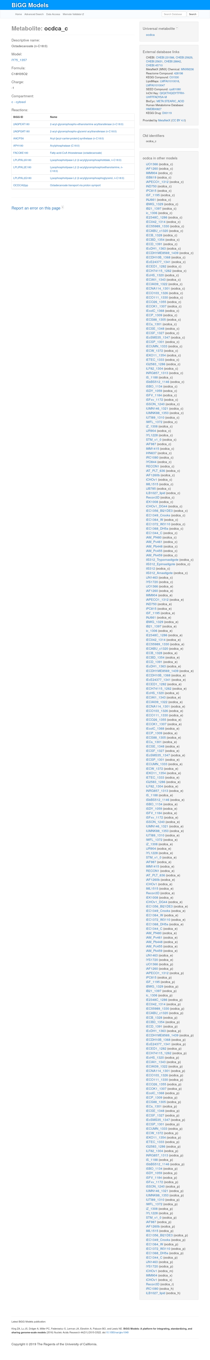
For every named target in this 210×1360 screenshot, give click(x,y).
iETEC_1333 (155, 359)
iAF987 (151, 444)
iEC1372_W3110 (158, 524)
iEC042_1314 (156, 221)
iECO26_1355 (156, 301)
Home (18, 14)
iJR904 (151, 430)
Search (192, 14)
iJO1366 (152, 164)
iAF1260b (153, 475)
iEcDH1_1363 (156, 248)
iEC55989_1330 (158, 226)
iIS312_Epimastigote (161, 564)
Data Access (53, 14)
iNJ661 (151, 199)
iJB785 (151, 488)
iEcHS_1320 (155, 275)
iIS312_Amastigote (160, 572)
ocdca (150, 34)
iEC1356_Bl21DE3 (160, 510)
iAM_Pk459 (154, 555)
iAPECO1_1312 (157, 181)
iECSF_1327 (155, 333)
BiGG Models (30, 4)
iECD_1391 (154, 244)
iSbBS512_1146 (158, 381)
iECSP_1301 (155, 341)
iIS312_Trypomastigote (162, 559)
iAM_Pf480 (154, 537)
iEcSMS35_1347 (158, 337)
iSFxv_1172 (155, 399)
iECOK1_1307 (156, 306)
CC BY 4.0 (178, 120)
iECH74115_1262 (159, 270)
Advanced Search (34, 14)
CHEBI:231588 (165, 57)
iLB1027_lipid (156, 493)
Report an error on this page (36, 208)
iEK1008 (152, 501)
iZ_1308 (152, 426)
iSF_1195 (153, 195)
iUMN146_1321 (157, 408)
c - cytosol (18, 101)
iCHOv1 (152, 479)
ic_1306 (152, 212)
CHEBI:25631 (154, 61)
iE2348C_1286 (157, 217)
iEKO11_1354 (156, 355)
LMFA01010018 (169, 81)
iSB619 (151, 177)
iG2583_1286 (156, 364)
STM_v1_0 (154, 439)
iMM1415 (153, 448)
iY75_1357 (19, 59)
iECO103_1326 (157, 293)
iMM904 (152, 172)
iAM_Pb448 (154, 546)
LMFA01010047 (155, 85)
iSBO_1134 (154, 386)
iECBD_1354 (155, 239)
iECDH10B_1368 (158, 257)
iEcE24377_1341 (158, 261)
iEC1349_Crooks (158, 515)
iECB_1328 (154, 235)
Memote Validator (72, 14)
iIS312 (151, 568)
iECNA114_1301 (158, 288)
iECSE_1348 (155, 328)
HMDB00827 (153, 109)
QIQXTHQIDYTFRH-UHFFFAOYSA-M (165, 95)
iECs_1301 (154, 324)
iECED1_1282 (156, 266)
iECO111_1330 (157, 297)
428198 (178, 73)
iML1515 (152, 484)
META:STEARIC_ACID (170, 101)
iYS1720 (152, 581)
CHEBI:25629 (184, 57)
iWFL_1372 (154, 421)
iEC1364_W (155, 519)
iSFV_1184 (154, 395)
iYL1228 (152, 435)
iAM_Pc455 (154, 550)
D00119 (167, 113)
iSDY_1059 (154, 390)
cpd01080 (175, 89)
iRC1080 (152, 457)
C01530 (174, 77)
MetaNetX (164, 120)
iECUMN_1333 (157, 346)
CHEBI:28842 (172, 61)
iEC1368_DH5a (157, 528)
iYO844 (151, 461)
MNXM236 (187, 69)
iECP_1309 (154, 315)
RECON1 (153, 466)
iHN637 (152, 453)
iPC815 (151, 190)
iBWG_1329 (155, 204)
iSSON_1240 (156, 404)
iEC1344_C (154, 532)
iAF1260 (152, 168)
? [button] (62, 207)
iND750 (152, 186)
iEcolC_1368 (155, 310)
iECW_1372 (155, 350)
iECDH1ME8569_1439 (162, 252)
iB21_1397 (154, 208)
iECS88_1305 (156, 319)
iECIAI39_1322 (157, 284)
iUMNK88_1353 (157, 412)
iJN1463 (152, 577)
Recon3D (153, 497)
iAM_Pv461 (154, 541)
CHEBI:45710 (154, 65)
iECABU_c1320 (157, 230)
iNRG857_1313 (157, 372)
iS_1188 (152, 377)
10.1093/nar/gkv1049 (117, 1332)
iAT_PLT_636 (156, 470)
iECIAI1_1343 (156, 279)
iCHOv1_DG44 (157, 506)
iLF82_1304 (155, 368)
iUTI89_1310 (155, 417)
